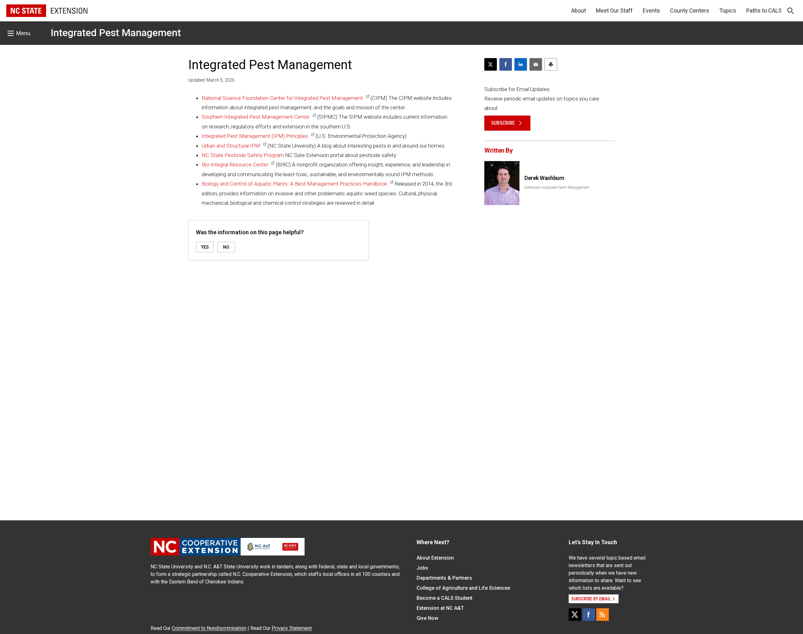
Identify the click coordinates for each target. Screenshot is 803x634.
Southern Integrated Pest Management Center (256, 117)
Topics (727, 10)
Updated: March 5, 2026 (211, 80)
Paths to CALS (764, 10)
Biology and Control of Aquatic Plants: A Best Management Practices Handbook (294, 184)
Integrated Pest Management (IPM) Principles (255, 136)
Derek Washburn (544, 178)
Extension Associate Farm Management (556, 187)
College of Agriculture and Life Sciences (463, 588)
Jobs (422, 568)
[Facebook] (588, 614)
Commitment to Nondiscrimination (209, 628)
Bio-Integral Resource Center (235, 164)
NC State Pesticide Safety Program (243, 155)
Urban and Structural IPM (231, 146)
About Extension (435, 558)
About (578, 10)
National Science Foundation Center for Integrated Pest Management (282, 98)
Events (651, 10)
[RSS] (602, 614)
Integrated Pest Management (116, 33)
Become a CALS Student (444, 598)
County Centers (689, 10)
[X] (575, 614)
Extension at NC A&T (440, 608)
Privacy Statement (292, 628)
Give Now (427, 618)
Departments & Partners (444, 578)
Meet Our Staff (614, 10)
